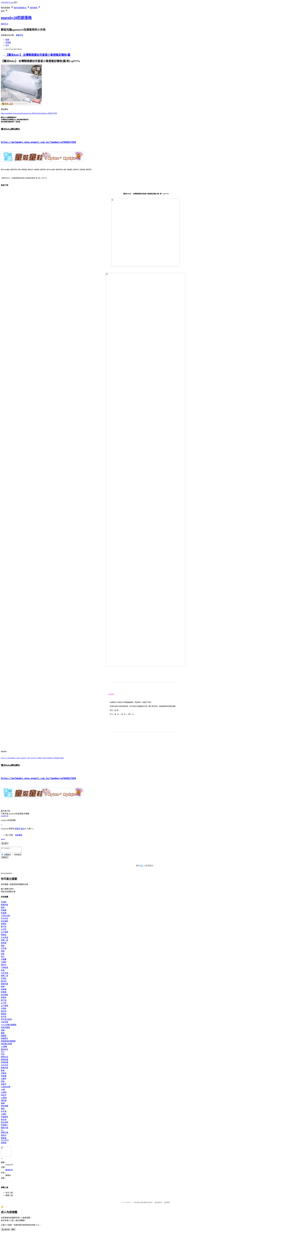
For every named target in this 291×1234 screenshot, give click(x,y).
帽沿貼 (3, 981)
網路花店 (4, 1057)
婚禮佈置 (4, 1060)
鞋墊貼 (3, 935)
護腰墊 (3, 1036)
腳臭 (3, 907)
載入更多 (5, 843)
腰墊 (3, 1033)
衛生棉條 (4, 1122)
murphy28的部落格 (16, 18)
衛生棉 (3, 1120)
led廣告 (4, 1092)
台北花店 (4, 1065)
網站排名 (4, 1049)
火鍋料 (3, 962)
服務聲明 (167, 1202)
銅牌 (3, 1081)
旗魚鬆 (3, 943)
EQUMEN (5, 1140)
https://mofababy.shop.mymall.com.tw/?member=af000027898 (38, 142)
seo (2, 1130)
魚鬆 (3, 951)
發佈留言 (5, 857)
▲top (3, 839)
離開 (13, 1229)
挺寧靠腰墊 (5, 1027)
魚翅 (3, 970)
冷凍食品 (4, 967)
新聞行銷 (4, 1133)
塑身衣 (3, 1135)
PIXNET (128, 1202)
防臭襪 (3, 913)
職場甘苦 (19, 35)
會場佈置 (4, 1062)
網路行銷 (4, 1128)
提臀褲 (3, 1143)
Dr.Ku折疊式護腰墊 (8, 1025)
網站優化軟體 (6, 1044)
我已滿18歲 (5, 1229)
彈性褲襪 (4, 1106)
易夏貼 (3, 924)
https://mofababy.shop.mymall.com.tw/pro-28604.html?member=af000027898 (29, 113)
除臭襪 (3, 910)
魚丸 (3, 957)
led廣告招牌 (5, 1087)
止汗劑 (3, 929)
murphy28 (4, 816)
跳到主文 (4, 24)
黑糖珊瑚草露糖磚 (8, 1041)
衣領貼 (3, 902)
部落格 (8, 42)
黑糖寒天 (4, 1038)
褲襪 (3, 1103)
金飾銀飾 (18, 835)
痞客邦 (17, 829)
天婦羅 (3, 959)
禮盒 (3, 946)
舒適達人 (4, 1125)
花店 (3, 1054)
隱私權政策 (158, 1202)
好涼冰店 (4, 918)
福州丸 (3, 965)
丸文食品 (4, 937)
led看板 (4, 1098)
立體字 (3, 1079)
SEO (2, 1051)
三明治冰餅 (5, 916)
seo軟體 (4, 1047)
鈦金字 (3, 1095)
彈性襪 (3, 1100)
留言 (22, 829)
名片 (7, 45)
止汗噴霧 (4, 932)
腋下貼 (3, 927)
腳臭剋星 (4, 905)
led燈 (3, 1090)
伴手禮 (3, 948)
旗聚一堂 (4, 940)
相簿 (7, 40)
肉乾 (3, 954)
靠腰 (3, 1030)
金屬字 (3, 1084)
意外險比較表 (6, 1019)
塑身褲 (3, 1138)
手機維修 (4, 1117)
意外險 (3, 1017)
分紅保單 (4, 1022)
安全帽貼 (4, 921)
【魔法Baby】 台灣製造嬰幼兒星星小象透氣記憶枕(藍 (37, 54)
